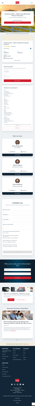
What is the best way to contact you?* (10, 240)
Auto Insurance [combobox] (6, 71)
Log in (32, 2)
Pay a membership (5, 371)
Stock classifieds (15, 355)
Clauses (24, 359)
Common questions (5, 356)
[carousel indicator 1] (16, 340)
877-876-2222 (4, 351)
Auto (24, 350)
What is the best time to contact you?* (10, 244)
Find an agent (4, 373)
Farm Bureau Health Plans (6, 376)
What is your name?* (6, 209)
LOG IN (11, 299)
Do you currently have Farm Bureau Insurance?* (11, 231)
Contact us (17, 127)
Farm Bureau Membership (17, 359)
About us (14, 350)
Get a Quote (17, 277)
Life (24, 355)
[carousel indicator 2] (17, 340)
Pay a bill (3, 369)
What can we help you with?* (8, 224)
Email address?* (6, 214)
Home (24, 352)
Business (24, 357)
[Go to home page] (17, 3)
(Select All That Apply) (5, 236)
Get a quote (17, 22)
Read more (14, 330)
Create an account (5, 367)
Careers (14, 352)
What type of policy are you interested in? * (11, 235)
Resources (3, 354)
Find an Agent (8, 33)
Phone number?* (6, 219)
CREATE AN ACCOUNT (21, 299)
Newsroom (14, 357)
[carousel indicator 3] (18, 340)
